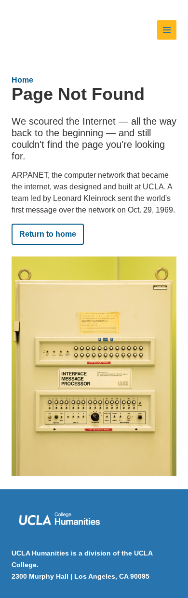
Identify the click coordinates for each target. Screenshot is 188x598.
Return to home (47, 234)
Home (22, 80)
